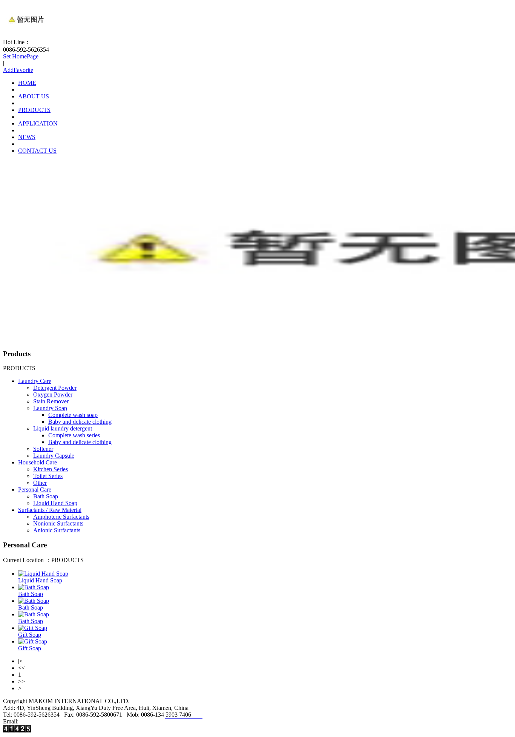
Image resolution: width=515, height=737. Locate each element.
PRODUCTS (34, 110)
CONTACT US (37, 150)
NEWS (26, 137)
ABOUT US (33, 96)
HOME (27, 83)
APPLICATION (38, 123)
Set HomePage (20, 56)
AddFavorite (18, 70)
